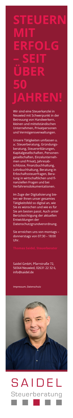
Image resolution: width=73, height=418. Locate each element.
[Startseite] (36, 404)
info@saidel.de (23, 272)
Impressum (19, 286)
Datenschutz (34, 286)
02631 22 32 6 (45, 268)
